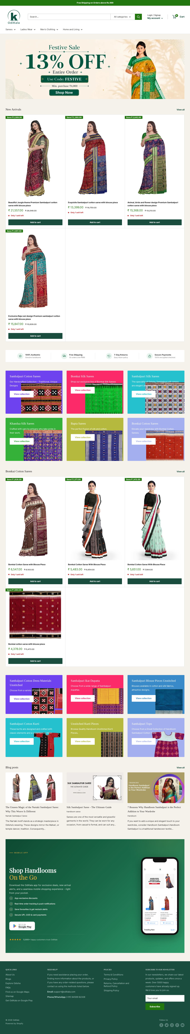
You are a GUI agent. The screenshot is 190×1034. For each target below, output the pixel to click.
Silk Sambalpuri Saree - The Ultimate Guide (89, 807)
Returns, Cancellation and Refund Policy (116, 984)
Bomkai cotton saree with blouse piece (26, 644)
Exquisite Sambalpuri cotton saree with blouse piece (93, 202)
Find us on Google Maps (17, 992)
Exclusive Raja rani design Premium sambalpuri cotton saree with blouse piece (34, 317)
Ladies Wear (26, 29)
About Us (10, 974)
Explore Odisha (13, 983)
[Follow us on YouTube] (182, 1025)
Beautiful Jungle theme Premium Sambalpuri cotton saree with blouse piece (32, 204)
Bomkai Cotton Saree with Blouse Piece (26, 564)
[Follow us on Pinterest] (177, 1025)
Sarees (9, 29)
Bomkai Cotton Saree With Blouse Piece (87, 564)
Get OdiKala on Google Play (19, 1000)
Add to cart (35, 222)
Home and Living (71, 29)
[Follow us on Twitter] (167, 1025)
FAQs (8, 987)
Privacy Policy (111, 979)
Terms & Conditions (113, 974)
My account (154, 18)
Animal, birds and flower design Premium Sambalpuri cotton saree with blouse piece (153, 204)
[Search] (138, 17)
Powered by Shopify (14, 1023)
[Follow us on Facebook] (161, 1025)
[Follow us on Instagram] (172, 1025)
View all (181, 109)
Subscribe (155, 1006)
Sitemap (10, 996)
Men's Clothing (47, 29)
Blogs (8, 979)
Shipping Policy (111, 990)
